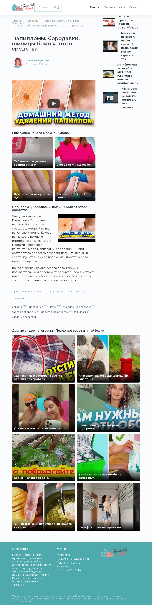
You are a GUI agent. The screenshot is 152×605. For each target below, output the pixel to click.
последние (38, 306)
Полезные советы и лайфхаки (65, 291)
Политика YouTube (69, 570)
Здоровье (18, 298)
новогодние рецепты (56, 311)
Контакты (63, 566)
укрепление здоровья (79, 306)
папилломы (81, 311)
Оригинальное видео (26, 291)
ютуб (56, 306)
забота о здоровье (25, 311)
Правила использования (73, 558)
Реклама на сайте (68, 562)
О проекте (64, 555)
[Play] (53, 103)
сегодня (19, 306)
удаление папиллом (25, 316)
